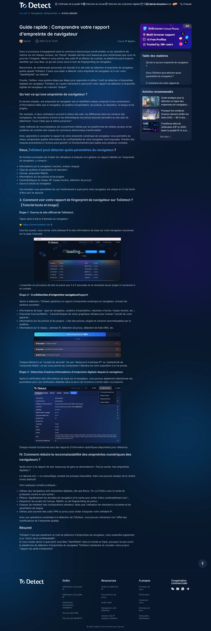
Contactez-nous (144, 601)
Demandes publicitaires (144, 617)
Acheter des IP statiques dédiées (109, 617)
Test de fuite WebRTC (72, 618)
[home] (35, 4)
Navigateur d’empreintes (44, 13)
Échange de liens (144, 609)
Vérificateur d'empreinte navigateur (67, 605)
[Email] (177, 588)
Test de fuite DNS (70, 613)
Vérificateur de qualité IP (72, 595)
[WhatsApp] (182, 588)
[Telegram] (187, 588)
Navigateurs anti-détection (109, 609)
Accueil (23, 13)
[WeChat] (172, 588)
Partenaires (144, 594)
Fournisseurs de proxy (108, 595)
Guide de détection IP (110, 588)
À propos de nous (144, 588)
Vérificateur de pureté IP (72, 588)
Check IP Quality (126, 41)
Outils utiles (106, 602)
